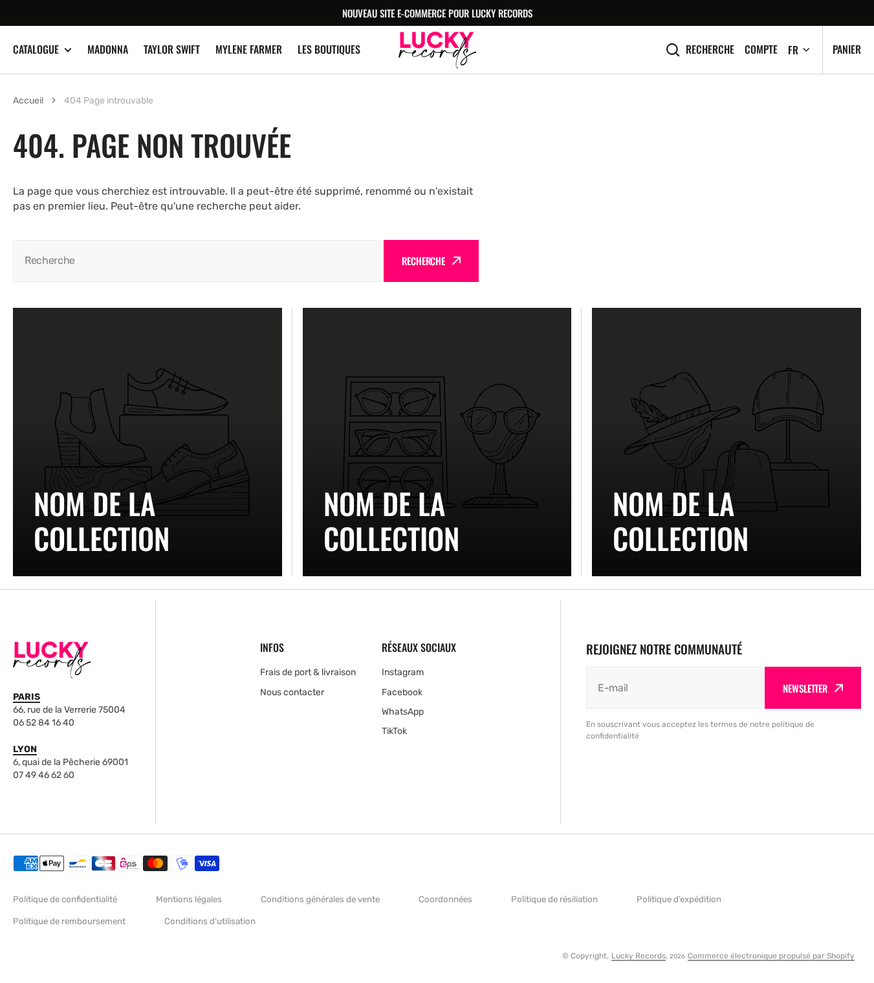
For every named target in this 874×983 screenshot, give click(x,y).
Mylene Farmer (248, 49)
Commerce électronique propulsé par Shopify (771, 955)
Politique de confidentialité (65, 899)
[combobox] (196, 261)
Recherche (710, 49)
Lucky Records (638, 955)
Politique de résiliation (554, 899)
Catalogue (36, 49)
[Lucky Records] (437, 50)
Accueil (28, 100)
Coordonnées (445, 899)
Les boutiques (329, 49)
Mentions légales (189, 899)
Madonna (107, 49)
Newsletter (805, 688)
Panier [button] (847, 49)
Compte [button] (761, 49)
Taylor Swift (172, 49)
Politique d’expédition (679, 899)
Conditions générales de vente (320, 899)
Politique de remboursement (69, 921)
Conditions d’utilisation (210, 921)
